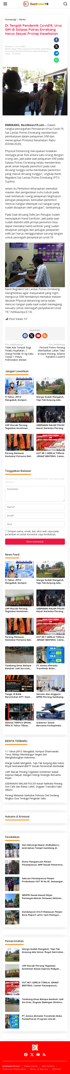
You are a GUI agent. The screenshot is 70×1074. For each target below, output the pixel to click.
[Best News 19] (36, 3)
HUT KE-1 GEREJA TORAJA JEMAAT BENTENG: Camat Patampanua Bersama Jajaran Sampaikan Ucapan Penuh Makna (50, 455)
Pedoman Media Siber (14, 1069)
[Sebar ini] (56, 39)
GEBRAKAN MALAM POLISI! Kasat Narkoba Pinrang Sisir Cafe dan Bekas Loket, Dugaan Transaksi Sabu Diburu (50, 427)
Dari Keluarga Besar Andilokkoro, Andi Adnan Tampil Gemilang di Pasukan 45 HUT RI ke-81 (41, 846)
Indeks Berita (31, 1066)
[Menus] (5, 4)
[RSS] (45, 335)
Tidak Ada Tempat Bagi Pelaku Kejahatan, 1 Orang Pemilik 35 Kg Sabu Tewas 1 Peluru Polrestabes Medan (19, 352)
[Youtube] (38, 335)
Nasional (20, 51)
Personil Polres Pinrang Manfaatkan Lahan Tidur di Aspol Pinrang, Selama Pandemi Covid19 (51, 350)
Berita (8, 49)
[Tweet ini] (56, 46)
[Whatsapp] (56, 60)
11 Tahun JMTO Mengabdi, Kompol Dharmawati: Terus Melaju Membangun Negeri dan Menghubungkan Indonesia (16, 398)
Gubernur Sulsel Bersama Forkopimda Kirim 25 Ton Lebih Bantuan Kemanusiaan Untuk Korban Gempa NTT (49, 724)
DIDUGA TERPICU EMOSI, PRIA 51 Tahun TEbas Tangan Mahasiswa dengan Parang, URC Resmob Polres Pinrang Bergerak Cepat (18, 724)
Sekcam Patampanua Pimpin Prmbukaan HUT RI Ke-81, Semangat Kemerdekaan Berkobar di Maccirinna (43, 880)
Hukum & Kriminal (31, 49)
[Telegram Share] (56, 53)
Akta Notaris (48, 1066)
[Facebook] (25, 335)
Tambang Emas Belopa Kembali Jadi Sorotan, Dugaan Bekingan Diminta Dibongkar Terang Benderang (18, 667)
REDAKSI (56, 1069)
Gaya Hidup (16, 49)
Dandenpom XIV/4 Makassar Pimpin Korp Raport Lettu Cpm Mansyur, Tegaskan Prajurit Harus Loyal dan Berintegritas (42, 913)
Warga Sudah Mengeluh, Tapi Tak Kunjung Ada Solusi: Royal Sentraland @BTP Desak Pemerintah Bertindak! (50, 398)
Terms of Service (39, 1069)
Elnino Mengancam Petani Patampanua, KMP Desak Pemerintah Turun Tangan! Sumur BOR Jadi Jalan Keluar (43, 863)
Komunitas (10, 51)
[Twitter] (31, 335)
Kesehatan (45, 49)
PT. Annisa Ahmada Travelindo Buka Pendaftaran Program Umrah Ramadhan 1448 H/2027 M (49, 667)
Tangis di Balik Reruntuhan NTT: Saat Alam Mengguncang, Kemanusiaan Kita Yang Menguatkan (18, 695)
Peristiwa (28, 51)
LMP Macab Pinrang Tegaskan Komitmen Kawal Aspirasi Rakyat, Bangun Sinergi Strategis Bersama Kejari (19, 427)
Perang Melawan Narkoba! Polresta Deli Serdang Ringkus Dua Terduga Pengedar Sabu (19, 455)
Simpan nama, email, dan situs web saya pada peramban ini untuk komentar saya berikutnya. (32, 533)
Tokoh (7, 54)
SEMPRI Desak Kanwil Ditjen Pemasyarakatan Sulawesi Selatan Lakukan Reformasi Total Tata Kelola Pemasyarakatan (43, 897)
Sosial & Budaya (40, 51)
